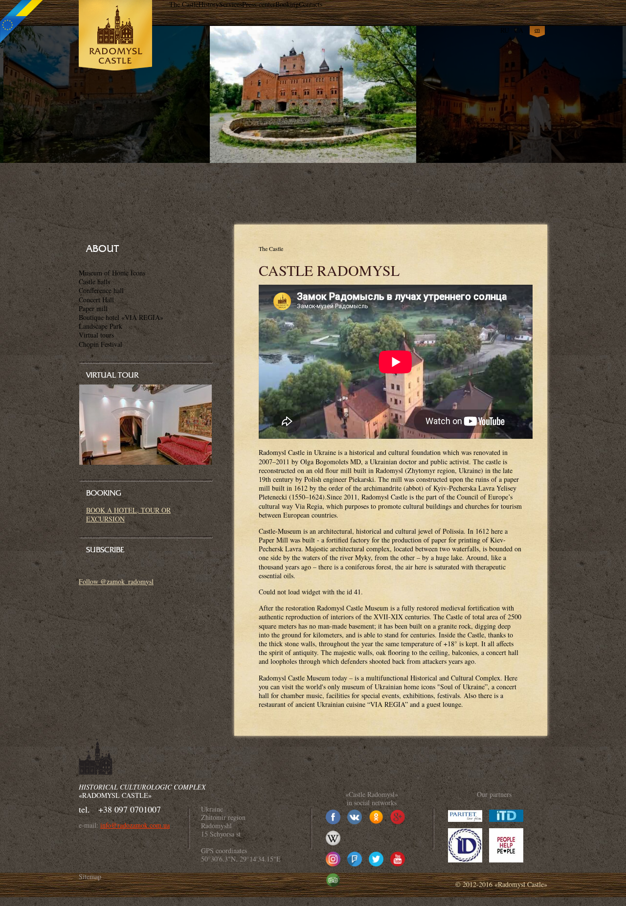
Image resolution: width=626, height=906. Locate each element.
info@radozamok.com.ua (135, 825)
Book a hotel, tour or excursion (128, 514)
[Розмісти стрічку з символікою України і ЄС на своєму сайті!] (22, 22)
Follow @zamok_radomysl (116, 581)
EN (537, 29)
